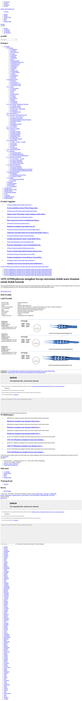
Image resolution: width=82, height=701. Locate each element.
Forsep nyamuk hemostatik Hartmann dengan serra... (25, 251)
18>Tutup (12, 73)
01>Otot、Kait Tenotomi (16, 116)
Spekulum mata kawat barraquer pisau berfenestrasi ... (25, 263)
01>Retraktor (13, 173)
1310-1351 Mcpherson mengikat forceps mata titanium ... (26, 440)
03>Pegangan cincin (15, 83)
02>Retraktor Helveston (16, 118)
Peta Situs (46, 493)
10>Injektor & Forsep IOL (17, 62)
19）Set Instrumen (12, 186)
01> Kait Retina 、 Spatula (17, 158)
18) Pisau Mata (11, 185)
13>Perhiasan (13, 66)
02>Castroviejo (14, 82)
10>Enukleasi (13, 101)
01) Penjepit (7, 31)
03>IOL (12, 91)
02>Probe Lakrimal (15, 131)
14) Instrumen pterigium (13, 172)
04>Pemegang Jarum (15, 85)
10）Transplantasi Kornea (13, 149)
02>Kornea (13, 50)
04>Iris (12, 92)
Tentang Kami (7, 17)
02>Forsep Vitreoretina (16, 160)
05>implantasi (13, 148)
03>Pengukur (13, 145)
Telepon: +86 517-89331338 (11, 463)
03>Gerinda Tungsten (15, 176)
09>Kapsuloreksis (14, 61)
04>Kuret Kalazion (15, 134)
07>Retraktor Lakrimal (16, 138)
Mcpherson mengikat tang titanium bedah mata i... (24, 421)
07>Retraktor (13, 125)
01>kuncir (12, 130)
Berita (5, 18)
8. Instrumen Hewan (9, 196)
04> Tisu (12, 53)
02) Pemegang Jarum (12, 79)
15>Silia (12, 69)
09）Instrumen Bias (12, 140)
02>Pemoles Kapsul (15, 107)
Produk (6, 15)
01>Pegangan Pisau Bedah (17, 179)
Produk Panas (39, 493)
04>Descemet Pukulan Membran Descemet (21, 170)
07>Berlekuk (13, 58)
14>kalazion (13, 68)
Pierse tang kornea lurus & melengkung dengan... (23, 220)
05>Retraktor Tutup (15, 136)
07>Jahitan (13, 97)
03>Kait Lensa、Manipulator (17, 108)
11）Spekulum (11, 151)
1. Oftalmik (7, 30)
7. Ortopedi (7, 195)
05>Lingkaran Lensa (15, 111)
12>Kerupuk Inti (14, 65)
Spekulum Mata (44, 495)
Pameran (6, 484)
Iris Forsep (51, 495)
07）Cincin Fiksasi (12, 127)
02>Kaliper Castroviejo (16, 167)
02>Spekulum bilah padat (16, 154)
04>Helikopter (14, 110)
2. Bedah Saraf (7, 188)
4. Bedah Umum (8, 191)
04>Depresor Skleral (15, 121)
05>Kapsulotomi (14, 94)
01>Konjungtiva (14, 88)
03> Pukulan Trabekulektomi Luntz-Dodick (21, 169)
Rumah (6, 14)
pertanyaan (5, 456)
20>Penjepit (13, 76)
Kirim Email (4, 498)
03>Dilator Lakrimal (15, 133)
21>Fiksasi (13, 78)
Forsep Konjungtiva (35, 495)
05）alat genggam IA (12, 113)
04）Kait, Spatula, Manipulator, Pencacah (17, 104)
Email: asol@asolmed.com (7, 9)
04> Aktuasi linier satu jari (17, 163)
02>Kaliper (13, 180)
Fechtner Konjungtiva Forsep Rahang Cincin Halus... (24, 257)
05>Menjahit (13, 55)
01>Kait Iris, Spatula (15, 105)
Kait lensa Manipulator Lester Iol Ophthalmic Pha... (24, 245)
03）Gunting (10, 86)
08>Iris (12, 59)
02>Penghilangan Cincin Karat (18, 175)
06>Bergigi (13, 56)
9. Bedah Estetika (8, 198)
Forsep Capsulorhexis (6, 495)
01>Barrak (13, 81)
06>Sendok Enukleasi (15, 124)
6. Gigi (5, 193)
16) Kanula (10, 182)
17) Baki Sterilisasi (12, 183)
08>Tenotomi (13, 98)
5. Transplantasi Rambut (10, 192)
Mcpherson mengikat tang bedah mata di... (21, 226)
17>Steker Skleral (14, 72)
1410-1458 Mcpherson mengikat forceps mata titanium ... (26, 452)
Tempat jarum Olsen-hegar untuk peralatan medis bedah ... (26, 214)
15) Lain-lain (10, 177)
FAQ (5, 20)
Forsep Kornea (25, 495)
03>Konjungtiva (14, 52)
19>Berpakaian (14, 75)
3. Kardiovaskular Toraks (10, 189)
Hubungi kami (7, 21)
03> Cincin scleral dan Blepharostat (19, 155)
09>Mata (12, 100)
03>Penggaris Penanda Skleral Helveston (20, 119)
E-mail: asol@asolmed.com (11, 465)
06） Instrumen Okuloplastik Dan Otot (17, 115)
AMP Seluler (53, 493)
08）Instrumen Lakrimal (13, 128)
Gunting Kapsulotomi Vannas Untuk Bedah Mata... (24, 239)
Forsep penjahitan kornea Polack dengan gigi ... (23, 208)
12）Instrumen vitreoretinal (14, 157)
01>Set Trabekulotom (15, 166)
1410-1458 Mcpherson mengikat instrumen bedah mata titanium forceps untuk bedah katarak (31, 371)
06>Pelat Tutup (14, 137)
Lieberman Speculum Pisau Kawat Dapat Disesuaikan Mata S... (28, 232)
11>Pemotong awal (15, 63)
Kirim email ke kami (6, 291)
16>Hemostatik (14, 71)
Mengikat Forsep (16, 495)
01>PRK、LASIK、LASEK (17, 142)
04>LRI (12, 146)
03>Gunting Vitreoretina (16, 161)
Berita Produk (7, 491)
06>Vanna (12, 95)
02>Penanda (13, 143)
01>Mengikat (7, 32)
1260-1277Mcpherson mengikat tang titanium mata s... (25, 446)
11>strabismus (13, 102)
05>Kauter (13, 122)
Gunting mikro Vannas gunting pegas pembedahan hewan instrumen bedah (26, 372)
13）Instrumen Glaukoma (13, 164)
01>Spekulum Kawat (15, 152)
